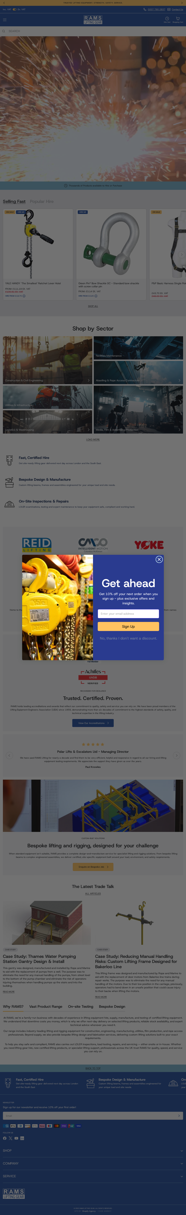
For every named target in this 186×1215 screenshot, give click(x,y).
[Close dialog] (159, 559)
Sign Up (128, 626)
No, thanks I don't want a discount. (128, 637)
